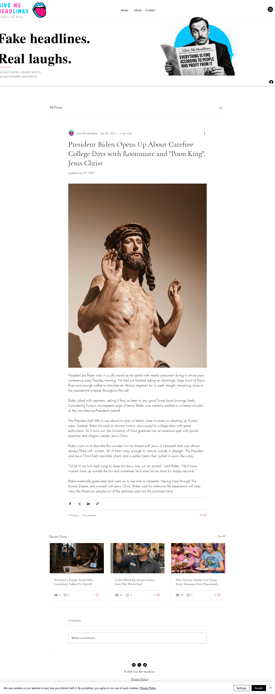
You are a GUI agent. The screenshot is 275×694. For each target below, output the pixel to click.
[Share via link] (97, 503)
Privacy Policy (148, 688)
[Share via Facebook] (70, 503)
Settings (241, 688)
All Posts (56, 107)
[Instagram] (270, 9)
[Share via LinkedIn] (88, 503)
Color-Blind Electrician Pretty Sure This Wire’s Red (135, 582)
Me (17, 5)
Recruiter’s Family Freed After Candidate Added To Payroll (73, 582)
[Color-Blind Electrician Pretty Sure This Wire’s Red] (138, 558)
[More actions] (204, 133)
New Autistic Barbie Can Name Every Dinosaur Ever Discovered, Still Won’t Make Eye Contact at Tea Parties (197, 582)
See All (221, 536)
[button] (220, 107)
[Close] (270, 688)
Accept (259, 688)
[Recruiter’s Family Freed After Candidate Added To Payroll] (77, 558)
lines (21, 11)
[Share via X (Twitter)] (79, 503)
